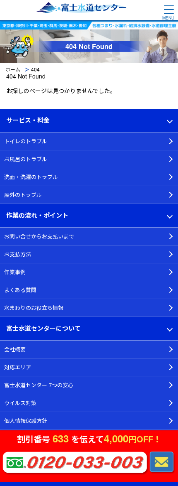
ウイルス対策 (20, 403)
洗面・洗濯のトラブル (31, 177)
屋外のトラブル (23, 195)
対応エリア (17, 367)
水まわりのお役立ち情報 (33, 308)
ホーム (12, 69)
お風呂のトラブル (25, 159)
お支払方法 (17, 254)
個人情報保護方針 (25, 421)
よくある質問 (20, 290)
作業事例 (15, 272)
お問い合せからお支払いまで (39, 236)
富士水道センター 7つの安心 (38, 385)
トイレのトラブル (25, 141)
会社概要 (15, 349)
